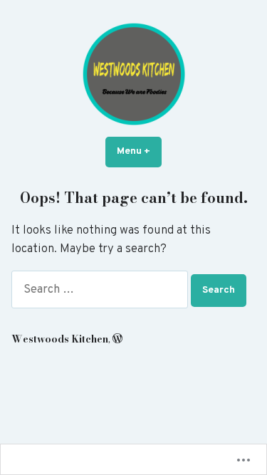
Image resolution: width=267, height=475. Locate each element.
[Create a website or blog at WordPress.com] (117, 339)
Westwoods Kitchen (59, 339)
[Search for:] (101, 289)
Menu (139, 151)
